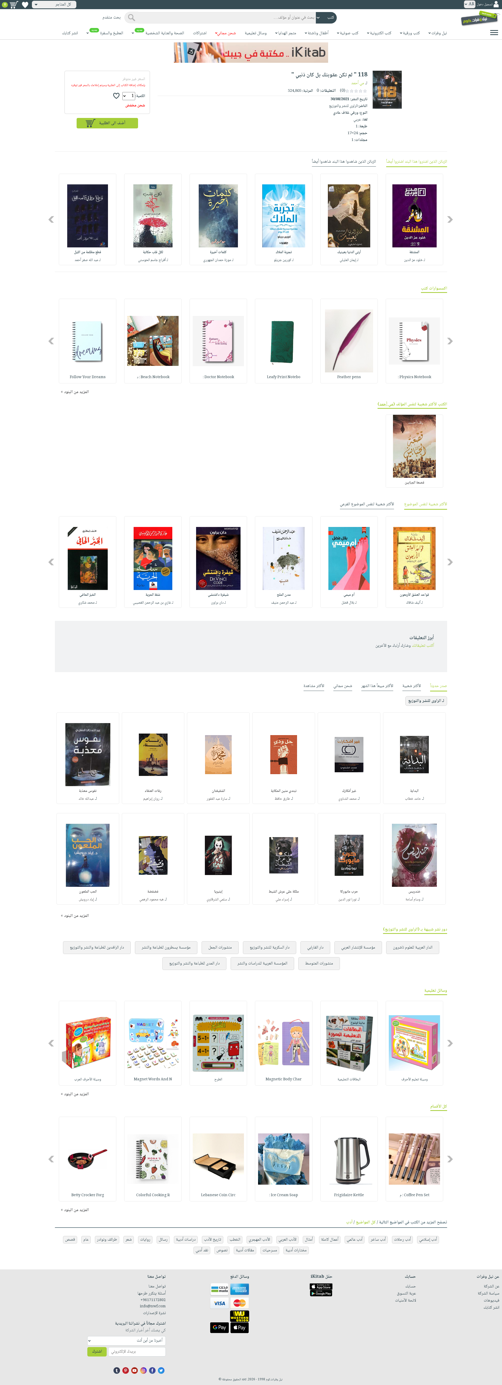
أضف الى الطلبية (112, 123)
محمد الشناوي (347, 799)
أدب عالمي (354, 1239)
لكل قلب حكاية (153, 252)
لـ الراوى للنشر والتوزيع (426, 701)
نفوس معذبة (87, 791)
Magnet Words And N (153, 1079)
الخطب (235, 1239)
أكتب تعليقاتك (423, 645)
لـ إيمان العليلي (349, 260)
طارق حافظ (282, 799)
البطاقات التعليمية (349, 1079)
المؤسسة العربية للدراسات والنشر (262, 963)
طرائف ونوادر (107, 1239)
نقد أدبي (202, 1250)
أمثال (309, 1239)
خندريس (414, 892)
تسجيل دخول (484, 4)
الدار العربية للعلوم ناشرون (412, 947)
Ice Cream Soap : (283, 1195)
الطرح (218, 1079)
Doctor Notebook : (218, 377)
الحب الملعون (88, 892)
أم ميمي (349, 595)
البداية (414, 791)
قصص (70, 1239)
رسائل (163, 1239)
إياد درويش (86, 899)
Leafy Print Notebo (283, 377)
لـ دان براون (218, 603)
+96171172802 (153, 1300)
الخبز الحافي (87, 595)
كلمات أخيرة (218, 252)
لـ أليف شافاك (414, 603)
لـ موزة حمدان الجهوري (218, 260)
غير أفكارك (349, 791)
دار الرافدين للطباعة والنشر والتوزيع (97, 947)
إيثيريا (218, 892)
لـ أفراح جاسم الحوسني (153, 260)
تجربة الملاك (284, 252)
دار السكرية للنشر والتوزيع (269, 947)
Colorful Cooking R (153, 1195)
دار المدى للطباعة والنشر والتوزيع (194, 963)
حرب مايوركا (349, 892)
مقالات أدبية (245, 1250)
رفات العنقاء (153, 791)
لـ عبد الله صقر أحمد (88, 260)
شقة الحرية (153, 595)
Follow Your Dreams (88, 377)
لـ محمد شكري (87, 603)
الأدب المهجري (259, 1239)
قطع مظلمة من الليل (87, 252)
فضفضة (152, 892)
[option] (414, 219)
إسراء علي (282, 899)
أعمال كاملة (329, 1239)
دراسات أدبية (186, 1239)
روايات (145, 1239)
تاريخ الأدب (212, 1239)
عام (86, 1239)
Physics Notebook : (414, 377)
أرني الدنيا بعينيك (349, 252)
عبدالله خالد (86, 799)
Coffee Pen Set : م (414, 1195)
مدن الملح (284, 595)
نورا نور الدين (347, 899)
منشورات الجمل (220, 947)
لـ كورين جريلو (284, 260)
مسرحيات (270, 1250)
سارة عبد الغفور (217, 799)
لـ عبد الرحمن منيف (283, 603)
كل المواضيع (366, 1222)
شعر (129, 1239)
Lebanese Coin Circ (218, 1195)
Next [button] (51, 219)
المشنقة (414, 252)
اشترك (97, 1351)
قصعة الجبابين (414, 483)
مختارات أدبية (296, 1250)
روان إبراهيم (151, 799)
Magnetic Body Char (284, 1079)
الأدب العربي (287, 1239)
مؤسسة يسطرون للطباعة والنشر (166, 947)
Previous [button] (450, 219)
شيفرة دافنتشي (218, 595)
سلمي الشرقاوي (217, 899)
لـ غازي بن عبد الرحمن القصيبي (153, 603)
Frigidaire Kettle (349, 1195)
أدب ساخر (378, 1239)
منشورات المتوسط (319, 963)
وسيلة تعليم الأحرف (414, 1079)
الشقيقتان (218, 791)
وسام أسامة (413, 899)
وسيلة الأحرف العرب (87, 1079)
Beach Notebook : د (153, 377)
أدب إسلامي (428, 1239)
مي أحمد (357, 83)
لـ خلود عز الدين (414, 260)
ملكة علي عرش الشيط (284, 892)
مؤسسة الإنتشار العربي (358, 947)
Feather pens (349, 377)
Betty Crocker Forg (87, 1195)
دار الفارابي (315, 947)
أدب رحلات (402, 1239)
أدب (349, 1222)
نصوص (221, 1250)
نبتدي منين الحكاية (283, 791)
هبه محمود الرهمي (151, 899)
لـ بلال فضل (349, 603)
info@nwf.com (153, 1306)
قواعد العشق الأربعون (414, 595)
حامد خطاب (413, 799)
